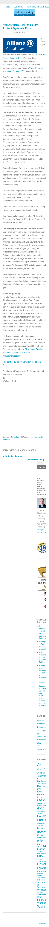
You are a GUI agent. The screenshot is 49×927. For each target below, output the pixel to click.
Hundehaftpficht (43, 823)
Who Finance (41, 898)
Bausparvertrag (42, 784)
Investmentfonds (36, 437)
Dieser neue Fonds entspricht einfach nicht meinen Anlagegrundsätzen (22, 352)
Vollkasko (42, 894)
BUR (39, 789)
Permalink (6, 440)
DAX (40, 791)
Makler (39, 851)
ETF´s (39, 797)
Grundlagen (41, 730)
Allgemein (41, 720)
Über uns (18, 7)
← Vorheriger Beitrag (12, 456)
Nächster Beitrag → (37, 460)
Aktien (42, 765)
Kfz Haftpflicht (41, 836)
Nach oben (42, 923)
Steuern (40, 885)
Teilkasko (41, 887)
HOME (7, 7)
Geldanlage (15, 437)
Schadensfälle (42, 740)
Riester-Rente (40, 875)
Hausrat (42, 816)
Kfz (38, 835)
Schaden (41, 880)
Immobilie (40, 825)
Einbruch (41, 794)
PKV (40, 856)
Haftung (39, 813)
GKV (40, 808)
